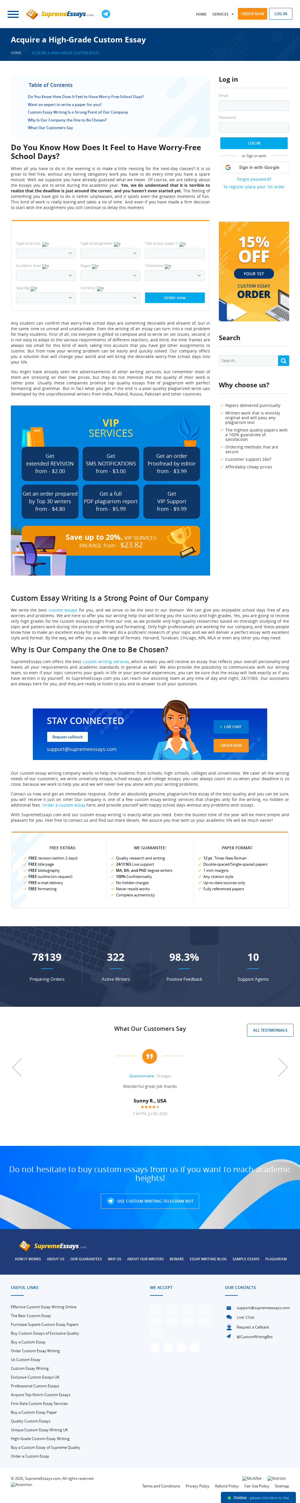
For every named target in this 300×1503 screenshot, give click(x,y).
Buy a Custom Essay (28, 1342)
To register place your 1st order (254, 186)
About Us (55, 1259)
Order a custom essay (63, 805)
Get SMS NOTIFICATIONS (111, 463)
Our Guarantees (86, 1259)
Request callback (67, 736)
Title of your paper (161, 243)
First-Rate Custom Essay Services (39, 1403)
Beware (177, 1259)
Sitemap (282, 1486)
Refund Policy (227, 1486)
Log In (254, 143)
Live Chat (232, 726)
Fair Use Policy (256, 1486)
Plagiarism (276, 1259)
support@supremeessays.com (82, 749)
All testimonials (270, 1030)
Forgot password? (254, 179)
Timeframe (154, 265)
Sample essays (246, 1259)
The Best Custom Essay (31, 1315)
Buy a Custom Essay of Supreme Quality (45, 1447)
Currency (88, 287)
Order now (252, 13)
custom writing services (106, 661)
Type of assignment (96, 243)
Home (201, 14)
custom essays (63, 610)
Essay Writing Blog (208, 1259)
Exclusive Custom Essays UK (35, 1377)
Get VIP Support (172, 501)
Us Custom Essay (25, 1359)
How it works (28, 1259)
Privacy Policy (197, 1486)
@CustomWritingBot (255, 1336)
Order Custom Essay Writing (35, 1350)
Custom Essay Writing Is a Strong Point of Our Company (78, 112)
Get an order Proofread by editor (172, 463)
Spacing (22, 287)
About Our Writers (145, 1259)
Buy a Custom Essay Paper (34, 1412)
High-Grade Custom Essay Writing (40, 1438)
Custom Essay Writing (30, 1368)
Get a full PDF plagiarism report (111, 501)
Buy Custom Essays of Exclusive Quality (45, 1333)
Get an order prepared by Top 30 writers (50, 501)
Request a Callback (253, 1327)
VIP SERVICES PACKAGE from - (111, 540)
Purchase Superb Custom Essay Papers (45, 1324)
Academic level (28, 265)
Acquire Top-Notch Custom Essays (40, 1394)
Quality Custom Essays (30, 1421)
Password (227, 117)
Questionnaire (141, 1076)
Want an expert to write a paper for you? (65, 104)
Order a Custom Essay (30, 1456)
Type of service (28, 243)
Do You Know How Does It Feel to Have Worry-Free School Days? (86, 96)
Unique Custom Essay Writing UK (39, 1429)
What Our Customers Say (50, 127)
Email (223, 95)
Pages (86, 265)
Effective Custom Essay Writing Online (43, 1306)
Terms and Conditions (161, 1486)
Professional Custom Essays (35, 1386)
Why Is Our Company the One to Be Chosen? (67, 120)
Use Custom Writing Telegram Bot (155, 1201)
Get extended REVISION (50, 463)
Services (220, 14)
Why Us (114, 1259)
